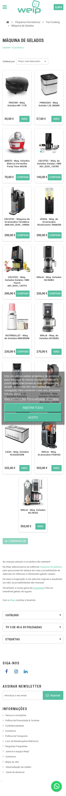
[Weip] (29, 7)
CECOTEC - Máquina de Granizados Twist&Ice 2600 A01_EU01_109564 (17, 222)
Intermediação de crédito (18, 767)
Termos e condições (15, 715)
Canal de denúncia (15, 772)
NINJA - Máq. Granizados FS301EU (49, 453)
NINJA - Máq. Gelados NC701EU (33, 511)
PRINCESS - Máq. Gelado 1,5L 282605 (49, 104)
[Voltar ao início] (7, 22)
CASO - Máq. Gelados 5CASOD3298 (17, 453)
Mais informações (15, 399)
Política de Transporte (16, 736)
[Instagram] (16, 672)
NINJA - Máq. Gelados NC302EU (49, 278)
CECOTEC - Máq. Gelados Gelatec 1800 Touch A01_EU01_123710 (17, 281)
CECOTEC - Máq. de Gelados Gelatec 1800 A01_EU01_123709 (49, 163)
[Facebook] (6, 672)
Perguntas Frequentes (16, 746)
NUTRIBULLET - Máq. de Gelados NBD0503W (16, 337)
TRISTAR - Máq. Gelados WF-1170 (16, 104)
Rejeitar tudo (33, 408)
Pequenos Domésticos (27, 22)
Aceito (33, 417)
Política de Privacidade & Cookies (22, 720)
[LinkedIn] (25, 672)
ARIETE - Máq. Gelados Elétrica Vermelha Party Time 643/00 (17, 163)
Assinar (55, 695)
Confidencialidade (14, 725)
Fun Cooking (53, 22)
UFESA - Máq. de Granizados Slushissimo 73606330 (49, 222)
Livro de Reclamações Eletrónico (22, 741)
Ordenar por (9, 61)
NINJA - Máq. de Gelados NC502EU (49, 337)
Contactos (10, 731)
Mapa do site (12, 762)
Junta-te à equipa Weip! (17, 751)
